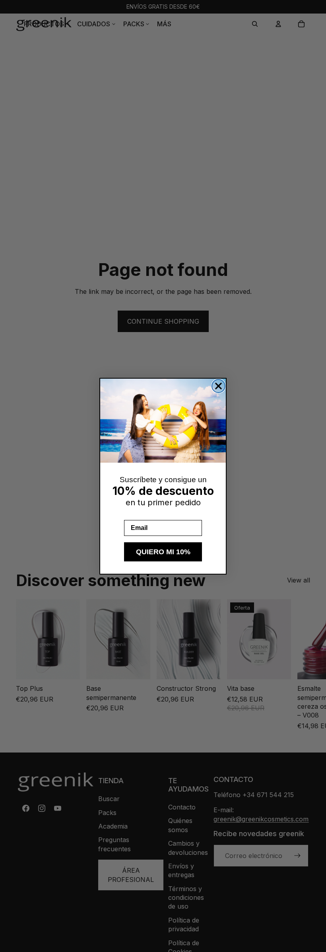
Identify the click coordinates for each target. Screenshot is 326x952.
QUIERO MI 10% (163, 552)
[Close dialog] (218, 386)
